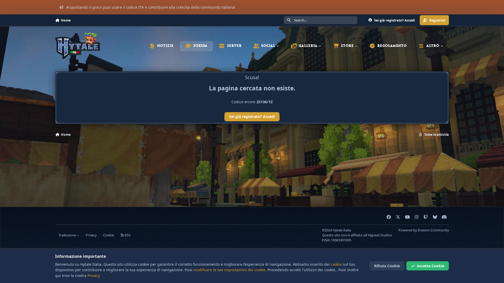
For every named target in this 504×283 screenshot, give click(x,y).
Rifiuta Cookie (387, 265)
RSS (127, 235)
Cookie (108, 235)
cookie (336, 264)
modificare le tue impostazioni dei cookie (229, 269)
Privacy (91, 235)
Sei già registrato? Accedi (252, 116)
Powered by (423, 230)
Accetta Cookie (430, 265)
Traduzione (68, 235)
